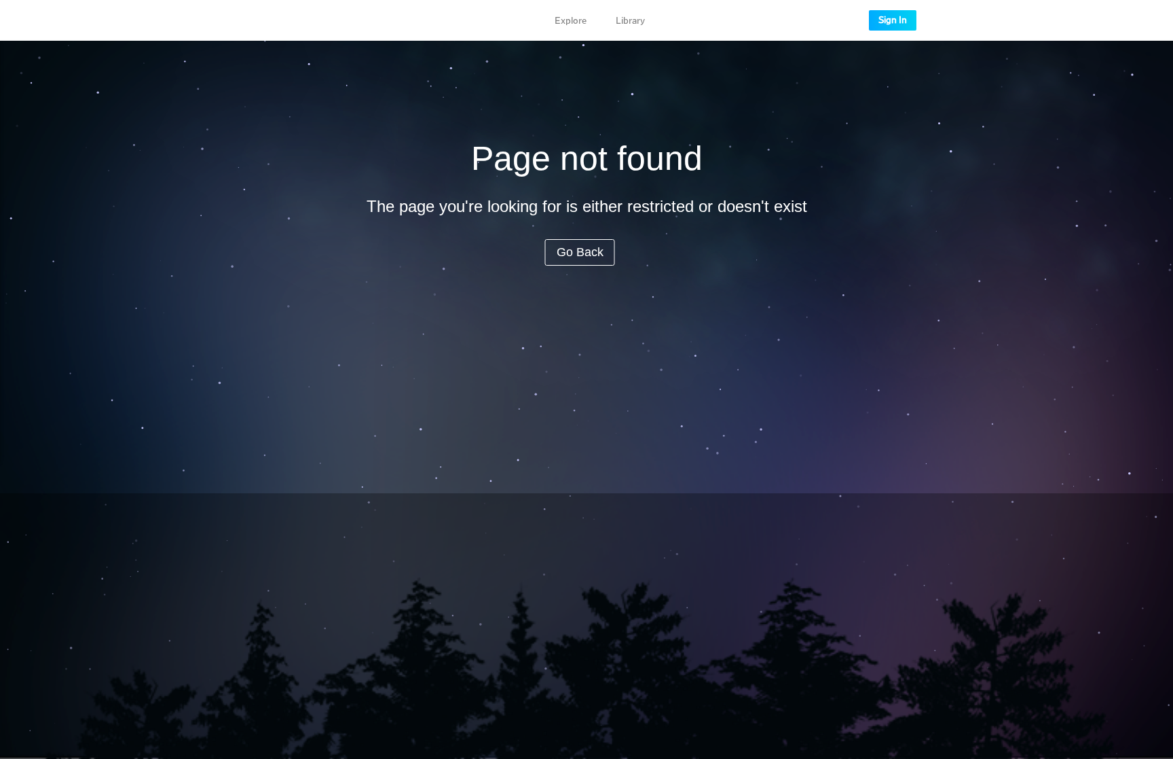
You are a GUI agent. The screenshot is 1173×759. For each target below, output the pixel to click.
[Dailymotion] (293, 20)
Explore (570, 21)
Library (630, 21)
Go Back (580, 252)
